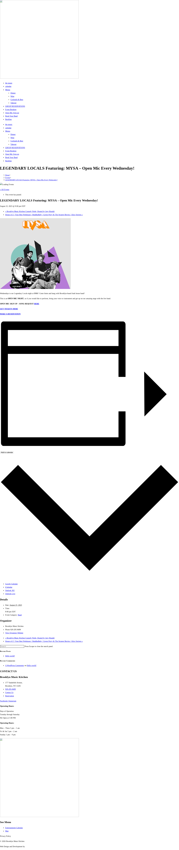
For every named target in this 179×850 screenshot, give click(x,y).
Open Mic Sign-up (12, 113)
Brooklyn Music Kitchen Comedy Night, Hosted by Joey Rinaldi (30, 211)
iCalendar (8, 587)
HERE (36, 304)
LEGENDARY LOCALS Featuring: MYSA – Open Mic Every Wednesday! (31, 180)
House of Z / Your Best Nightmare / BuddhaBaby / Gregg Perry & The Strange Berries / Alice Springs (44, 215)
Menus (7, 90)
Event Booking (10, 110)
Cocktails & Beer (16, 100)
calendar (8, 86)
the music (8, 83)
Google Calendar (11, 584)
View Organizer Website (14, 633)
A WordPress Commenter (14, 666)
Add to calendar (7, 452)
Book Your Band (11, 116)
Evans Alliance (30, 847)
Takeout (13, 103)
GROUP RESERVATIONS (15, 106)
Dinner (13, 93)
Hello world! (10, 656)
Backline (8, 119)
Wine (12, 96)
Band (20, 615)
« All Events (4, 190)
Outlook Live (10, 594)
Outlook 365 (10, 590)
